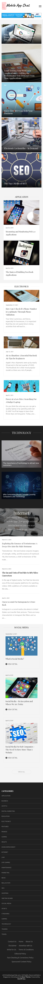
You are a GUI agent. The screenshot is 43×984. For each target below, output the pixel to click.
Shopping (5, 893)
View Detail (12, 664)
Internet (6, 27)
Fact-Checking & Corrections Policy (20, 958)
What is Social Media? (15, 659)
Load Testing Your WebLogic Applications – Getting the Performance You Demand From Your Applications (19, 74)
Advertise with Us (25, 946)
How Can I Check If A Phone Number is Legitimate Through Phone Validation (21, 312)
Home (21, 941)
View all (21, 772)
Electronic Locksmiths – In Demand (21, 148)
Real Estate (6, 883)
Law (3, 857)
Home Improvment (8, 847)
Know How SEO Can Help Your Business (18, 112)
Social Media (6, 903)
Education (5, 816)
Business (5, 801)
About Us (29, 941)
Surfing (4, 919)
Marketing (5, 873)
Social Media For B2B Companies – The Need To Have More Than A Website (20, 749)
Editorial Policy (20, 954)
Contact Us (12, 941)
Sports (4, 908)
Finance (4, 832)
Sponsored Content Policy (21, 962)
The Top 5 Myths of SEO (15, 183)
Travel (4, 934)
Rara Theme (26, 977)
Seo (5, 85)
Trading (5, 929)
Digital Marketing (8, 811)
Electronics (7, 120)
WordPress (21, 979)
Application (21, 196)
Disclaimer (12, 946)
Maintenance (6, 867)
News (4, 878)
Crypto (4, 806)
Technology (21, 433)
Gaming (4, 837)
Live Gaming (6, 862)
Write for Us (11, 950)
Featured (5, 826)
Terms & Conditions (26, 950)
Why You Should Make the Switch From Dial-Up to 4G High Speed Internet (20, 37)
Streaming (5, 914)
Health (4, 842)
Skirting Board (7, 898)
